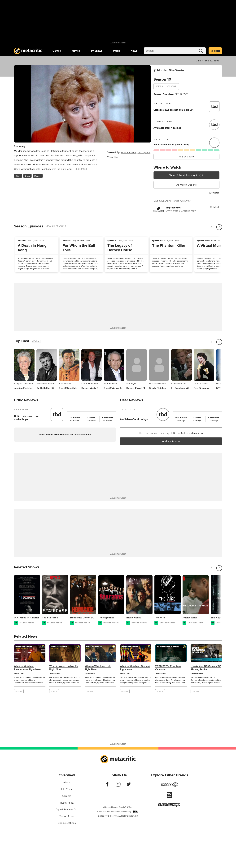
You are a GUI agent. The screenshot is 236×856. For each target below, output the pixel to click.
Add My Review (186, 156)
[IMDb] (135, 811)
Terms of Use (66, 816)
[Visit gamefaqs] (169, 806)
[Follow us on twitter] (129, 785)
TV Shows (96, 50)
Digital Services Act (67, 809)
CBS (198, 60)
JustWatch (214, 192)
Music (116, 50)
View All (36, 341)
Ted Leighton (144, 152)
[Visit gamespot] (169, 786)
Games (56, 50)
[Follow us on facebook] (107, 785)
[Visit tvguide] (169, 797)
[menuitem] (56, 50)
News (134, 50)
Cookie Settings (67, 823)
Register (215, 50)
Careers (66, 796)
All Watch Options (186, 184)
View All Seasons (166, 86)
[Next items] (219, 227)
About (66, 782)
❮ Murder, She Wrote (168, 70)
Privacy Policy (66, 802)
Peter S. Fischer (128, 152)
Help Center (67, 789)
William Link (112, 157)
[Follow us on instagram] (118, 785)
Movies (76, 50)
